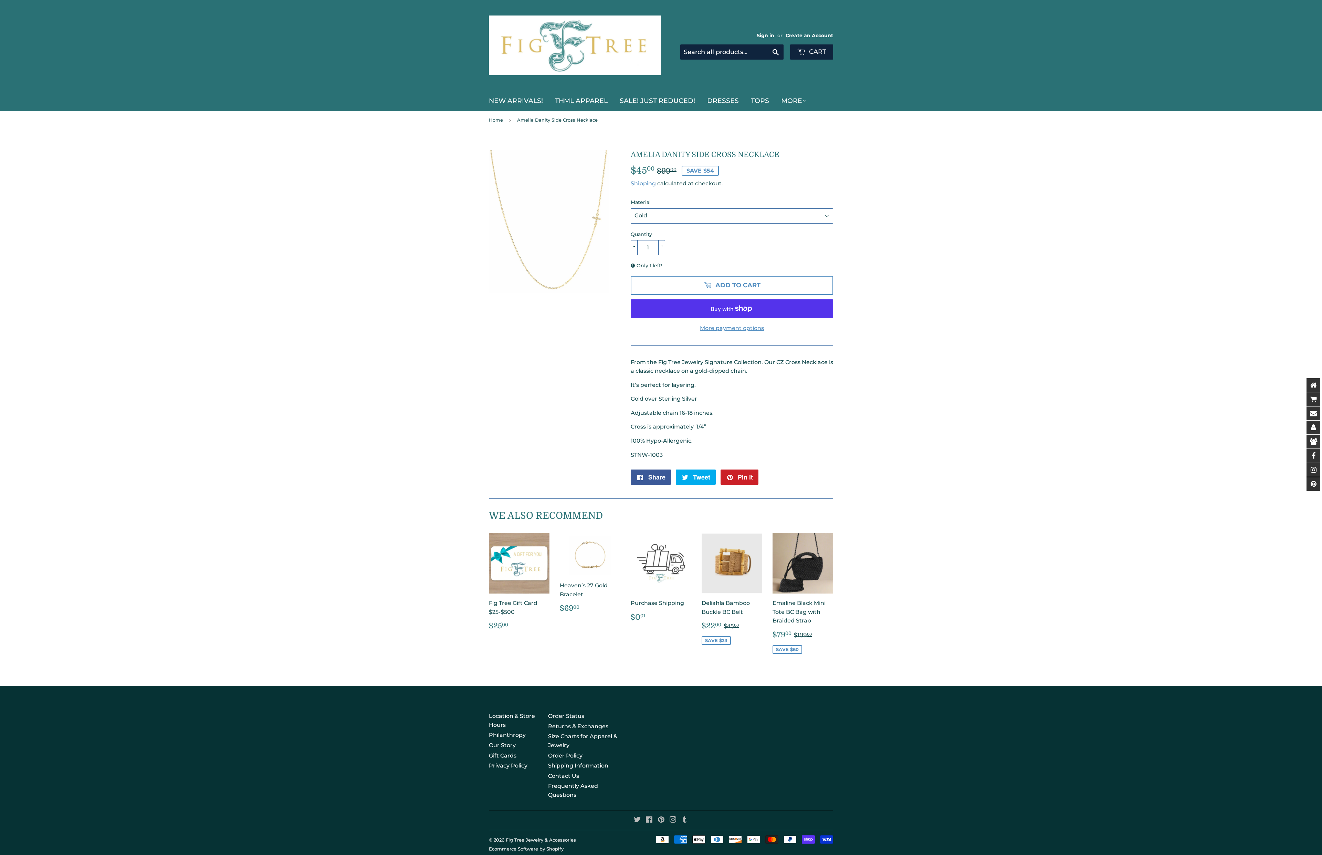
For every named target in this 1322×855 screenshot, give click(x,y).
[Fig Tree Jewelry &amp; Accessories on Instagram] (673, 820)
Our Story (502, 745)
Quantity (641, 234)
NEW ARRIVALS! (516, 101)
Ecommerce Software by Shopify (526, 849)
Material (641, 202)
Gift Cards (502, 755)
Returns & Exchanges (578, 726)
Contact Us (563, 776)
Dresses (723, 101)
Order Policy (565, 755)
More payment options (732, 328)
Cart (816, 51)
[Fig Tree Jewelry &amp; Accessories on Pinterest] (661, 820)
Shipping (643, 183)
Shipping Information (578, 765)
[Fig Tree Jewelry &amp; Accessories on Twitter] (637, 820)
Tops (760, 101)
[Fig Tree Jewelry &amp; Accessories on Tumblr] (684, 820)
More (791, 101)
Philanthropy (507, 735)
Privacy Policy (508, 765)
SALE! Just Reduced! (657, 101)
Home (496, 120)
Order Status (566, 716)
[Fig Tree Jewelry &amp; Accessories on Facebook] (649, 820)
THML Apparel (581, 101)
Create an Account (809, 35)
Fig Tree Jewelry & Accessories (541, 840)
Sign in (765, 35)
